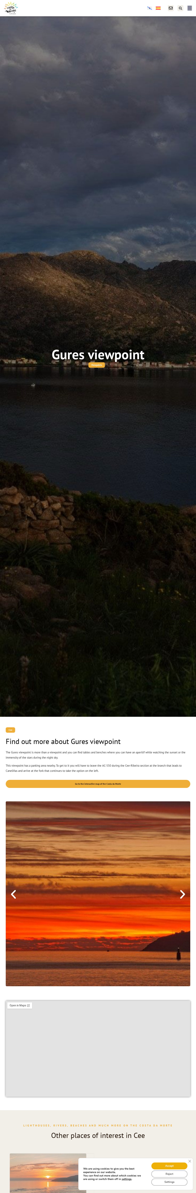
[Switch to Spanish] (158, 8)
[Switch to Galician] (149, 8)
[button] (180, 8)
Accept (169, 1166)
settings (126, 1179)
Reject (169, 1174)
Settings (169, 1182)
